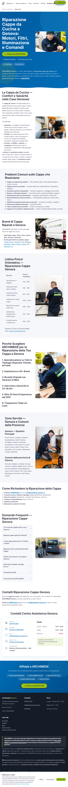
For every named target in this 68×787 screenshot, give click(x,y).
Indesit (24, 244)
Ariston (18, 244)
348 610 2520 (13, 623)
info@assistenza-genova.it (35, 493)
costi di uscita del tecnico (17, 331)
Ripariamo (9, 3)
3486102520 (25, 78)
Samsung (7, 246)
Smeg (13, 244)
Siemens (17, 242)
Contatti (43, 3)
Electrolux (7, 244)
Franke (6, 242)
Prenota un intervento (16, 642)
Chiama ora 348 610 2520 (16, 54)
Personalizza (50, 779)
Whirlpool (28, 242)
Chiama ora (61, 2)
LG (12, 246)
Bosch (11, 242)
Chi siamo (36, 3)
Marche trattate (20, 3)
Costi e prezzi (6, 728)
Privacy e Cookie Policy (9, 730)
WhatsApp (8, 64)
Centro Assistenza (7, 9)
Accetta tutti (61, 779)
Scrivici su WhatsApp (16, 630)
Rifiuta (41, 779)
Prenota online (51, 3)
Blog (30, 3)
